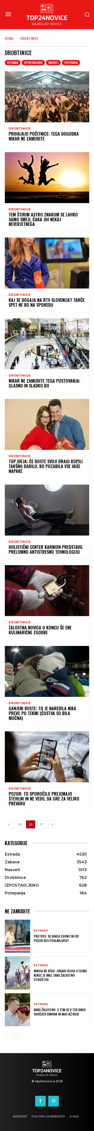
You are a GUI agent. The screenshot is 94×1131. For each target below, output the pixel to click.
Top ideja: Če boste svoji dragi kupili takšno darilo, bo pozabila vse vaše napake (46, 466)
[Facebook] (40, 1101)
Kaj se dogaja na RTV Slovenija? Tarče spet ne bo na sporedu (47, 302)
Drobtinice (20, 128)
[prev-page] (9, 824)
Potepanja (71, 62)
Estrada (12, 62)
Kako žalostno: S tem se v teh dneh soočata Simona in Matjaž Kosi (60, 1011)
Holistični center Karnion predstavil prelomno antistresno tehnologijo (46, 549)
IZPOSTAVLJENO (33, 62)
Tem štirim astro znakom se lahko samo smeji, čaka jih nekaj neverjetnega (43, 219)
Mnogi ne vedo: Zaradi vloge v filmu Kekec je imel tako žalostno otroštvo (60, 975)
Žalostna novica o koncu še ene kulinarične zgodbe (40, 630)
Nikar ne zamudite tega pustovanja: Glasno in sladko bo (44, 383)
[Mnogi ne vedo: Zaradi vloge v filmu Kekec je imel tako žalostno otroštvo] (17, 973)
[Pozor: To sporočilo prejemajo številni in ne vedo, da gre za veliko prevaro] (47, 756)
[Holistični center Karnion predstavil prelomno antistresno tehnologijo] (47, 510)
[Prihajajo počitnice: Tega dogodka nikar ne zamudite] (47, 96)
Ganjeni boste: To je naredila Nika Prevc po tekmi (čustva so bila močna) (42, 713)
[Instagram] (53, 1101)
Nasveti (53, 62)
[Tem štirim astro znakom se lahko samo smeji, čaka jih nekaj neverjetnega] (47, 177)
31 (41, 824)
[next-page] (52, 824)
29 (19, 824)
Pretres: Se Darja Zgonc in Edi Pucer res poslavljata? (56, 938)
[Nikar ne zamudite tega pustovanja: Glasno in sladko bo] (47, 343)
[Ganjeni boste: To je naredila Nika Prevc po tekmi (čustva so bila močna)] (47, 671)
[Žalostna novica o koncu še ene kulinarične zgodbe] (47, 590)
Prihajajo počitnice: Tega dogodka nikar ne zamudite (44, 136)
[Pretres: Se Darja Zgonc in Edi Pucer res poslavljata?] (17, 936)
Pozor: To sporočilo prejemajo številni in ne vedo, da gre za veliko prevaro (44, 799)
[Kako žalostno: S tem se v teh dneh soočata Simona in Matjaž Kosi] (17, 1009)
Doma (9, 38)
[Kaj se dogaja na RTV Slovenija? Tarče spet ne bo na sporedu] (47, 263)
